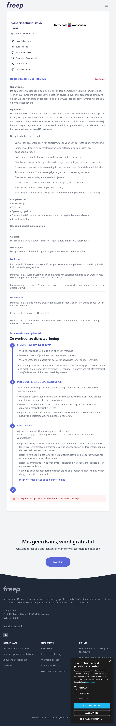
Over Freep (47, 648)
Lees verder (90, 682)
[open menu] (106, 5)
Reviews (7, 665)
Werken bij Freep (50, 659)
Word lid (58, 562)
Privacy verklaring (50, 665)
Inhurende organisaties (16, 659)
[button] (92, 719)
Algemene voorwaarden (54, 671)
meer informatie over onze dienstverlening (42, 479)
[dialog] (92, 690)
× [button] (110, 661)
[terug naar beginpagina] (58, 589)
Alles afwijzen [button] (92, 713)
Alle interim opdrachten (16, 648)
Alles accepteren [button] (92, 706)
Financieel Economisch (26, 58)
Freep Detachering (51, 654)
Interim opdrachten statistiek (19, 654)
